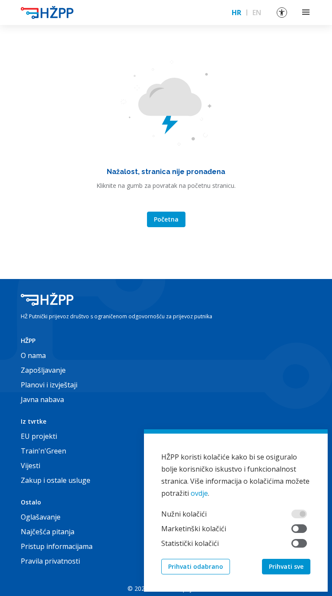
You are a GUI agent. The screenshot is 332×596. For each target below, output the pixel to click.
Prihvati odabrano (195, 566)
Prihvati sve (286, 566)
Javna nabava (42, 399)
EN (256, 12)
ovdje (199, 493)
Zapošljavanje (43, 370)
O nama (33, 355)
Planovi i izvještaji (49, 385)
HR (236, 12)
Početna (166, 219)
